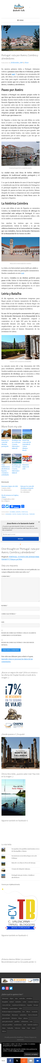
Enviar (20, 539)
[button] (20, 523)
